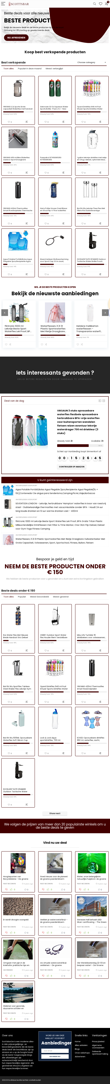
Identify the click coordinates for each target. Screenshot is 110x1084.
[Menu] (3, 3)
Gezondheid (8, 970)
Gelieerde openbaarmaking (100, 1052)
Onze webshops (82, 1052)
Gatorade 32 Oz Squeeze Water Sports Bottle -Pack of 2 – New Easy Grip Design (54, 108)
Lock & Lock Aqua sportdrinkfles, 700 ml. (50, 739)
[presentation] (4, 312)
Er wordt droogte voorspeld (15, 919)
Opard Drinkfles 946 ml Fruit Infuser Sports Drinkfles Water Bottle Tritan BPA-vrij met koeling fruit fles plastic (91, 109)
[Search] (94, 3)
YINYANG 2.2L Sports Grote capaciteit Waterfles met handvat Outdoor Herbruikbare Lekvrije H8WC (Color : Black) (17, 109)
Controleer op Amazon (34, 466)
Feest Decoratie (9, 884)
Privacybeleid (98, 1041)
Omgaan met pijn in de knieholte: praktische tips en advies (16, 965)
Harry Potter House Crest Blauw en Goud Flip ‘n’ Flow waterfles (53, 209)
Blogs (77, 1049)
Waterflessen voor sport (26, 485)
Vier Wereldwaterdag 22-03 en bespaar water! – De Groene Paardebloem (91, 965)
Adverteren (80, 1056)
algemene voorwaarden (98, 1046)
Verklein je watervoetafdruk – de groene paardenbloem (53, 920)
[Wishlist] (100, 4)
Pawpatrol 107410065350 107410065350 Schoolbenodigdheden (50, 159)
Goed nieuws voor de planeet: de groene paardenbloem (54, 877)
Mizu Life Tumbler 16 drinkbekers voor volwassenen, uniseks (91, 637)
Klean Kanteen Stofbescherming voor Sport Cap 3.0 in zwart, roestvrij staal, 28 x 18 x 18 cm (54, 261)
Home (77, 1041)
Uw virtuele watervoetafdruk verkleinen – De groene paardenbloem (53, 965)
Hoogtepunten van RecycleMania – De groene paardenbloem (15, 879)
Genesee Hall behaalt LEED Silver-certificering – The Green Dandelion (92, 922)
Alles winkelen (81, 1045)
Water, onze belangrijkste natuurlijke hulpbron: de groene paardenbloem (91, 879)
